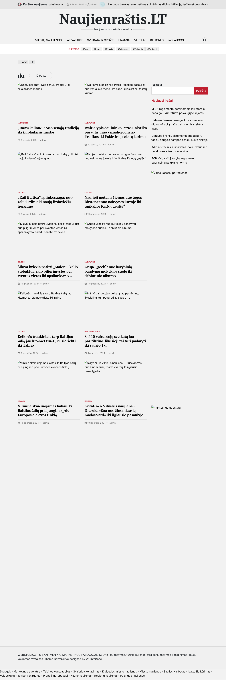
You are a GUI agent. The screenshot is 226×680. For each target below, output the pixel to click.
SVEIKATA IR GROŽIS (100, 40)
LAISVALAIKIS (74, 40)
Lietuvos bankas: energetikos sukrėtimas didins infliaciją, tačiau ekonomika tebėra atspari (153, 4)
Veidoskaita (7, 675)
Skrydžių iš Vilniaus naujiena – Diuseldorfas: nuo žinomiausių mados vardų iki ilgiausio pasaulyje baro (114, 413)
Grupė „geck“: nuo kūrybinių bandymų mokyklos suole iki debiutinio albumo (108, 271)
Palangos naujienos (132, 675)
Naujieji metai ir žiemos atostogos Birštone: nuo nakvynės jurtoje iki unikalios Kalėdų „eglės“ (113, 202)
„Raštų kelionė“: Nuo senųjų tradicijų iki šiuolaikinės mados (48, 130)
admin (80, 4)
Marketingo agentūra (27, 671)
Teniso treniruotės (29, 675)
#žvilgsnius (123, 49)
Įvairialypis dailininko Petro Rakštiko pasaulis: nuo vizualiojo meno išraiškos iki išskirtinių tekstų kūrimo (116, 132)
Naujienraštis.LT (113, 19)
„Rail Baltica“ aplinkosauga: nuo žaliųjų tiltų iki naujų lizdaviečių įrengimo (45, 202)
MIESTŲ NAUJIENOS (48, 40)
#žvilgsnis (138, 49)
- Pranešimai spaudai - (56, 675)
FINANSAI (124, 40)
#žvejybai (152, 49)
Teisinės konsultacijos (56, 671)
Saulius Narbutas (174, 671)
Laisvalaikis (23, 123)
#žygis (97, 49)
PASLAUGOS (175, 40)
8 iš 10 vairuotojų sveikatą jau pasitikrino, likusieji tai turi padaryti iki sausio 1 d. (115, 341)
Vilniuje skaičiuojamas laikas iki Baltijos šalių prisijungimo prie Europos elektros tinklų (45, 410)
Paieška (156, 84)
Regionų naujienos (105, 675)
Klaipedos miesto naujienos (119, 671)
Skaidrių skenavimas (86, 671)
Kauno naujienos (81, 675)
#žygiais (109, 49)
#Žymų (86, 49)
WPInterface (94, 659)
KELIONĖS (157, 40)
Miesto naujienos (150, 671)
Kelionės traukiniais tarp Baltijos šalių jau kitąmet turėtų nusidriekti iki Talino (47, 341)
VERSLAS (140, 40)
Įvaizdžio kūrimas (199, 671)
